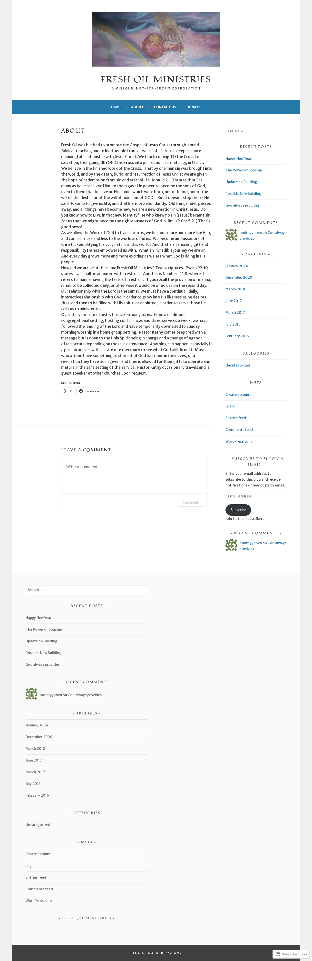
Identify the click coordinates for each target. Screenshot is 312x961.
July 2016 (233, 324)
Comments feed (239, 429)
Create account (238, 394)
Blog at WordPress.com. (156, 953)
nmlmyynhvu (251, 232)
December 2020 (238, 277)
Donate (193, 107)
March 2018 (235, 289)
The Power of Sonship (243, 170)
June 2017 (233, 301)
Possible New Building (243, 193)
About (137, 107)
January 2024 (236, 266)
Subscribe (238, 510)
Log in (230, 406)
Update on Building (241, 182)
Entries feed (235, 418)
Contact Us (165, 107)
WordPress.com (238, 441)
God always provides (242, 205)
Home (116, 107)
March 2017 (235, 312)
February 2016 (237, 336)
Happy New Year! (238, 158)
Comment (190, 502)
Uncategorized (237, 365)
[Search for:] (255, 130)
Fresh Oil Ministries (156, 80)
